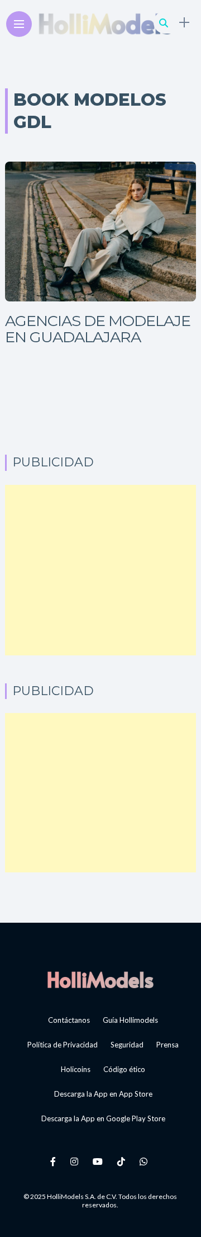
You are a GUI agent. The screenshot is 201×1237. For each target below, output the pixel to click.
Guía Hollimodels (130, 1020)
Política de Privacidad (62, 1044)
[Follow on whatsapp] (145, 1161)
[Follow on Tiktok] (122, 1161)
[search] (163, 22)
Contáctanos (69, 1020)
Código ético (124, 1069)
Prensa (167, 1044)
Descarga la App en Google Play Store (103, 1118)
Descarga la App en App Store (103, 1093)
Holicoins (75, 1069)
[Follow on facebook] (54, 1161)
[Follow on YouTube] (99, 1161)
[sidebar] (184, 22)
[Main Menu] (19, 24)
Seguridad (127, 1044)
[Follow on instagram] (76, 1161)
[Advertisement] (100, 570)
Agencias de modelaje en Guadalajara (97, 329)
